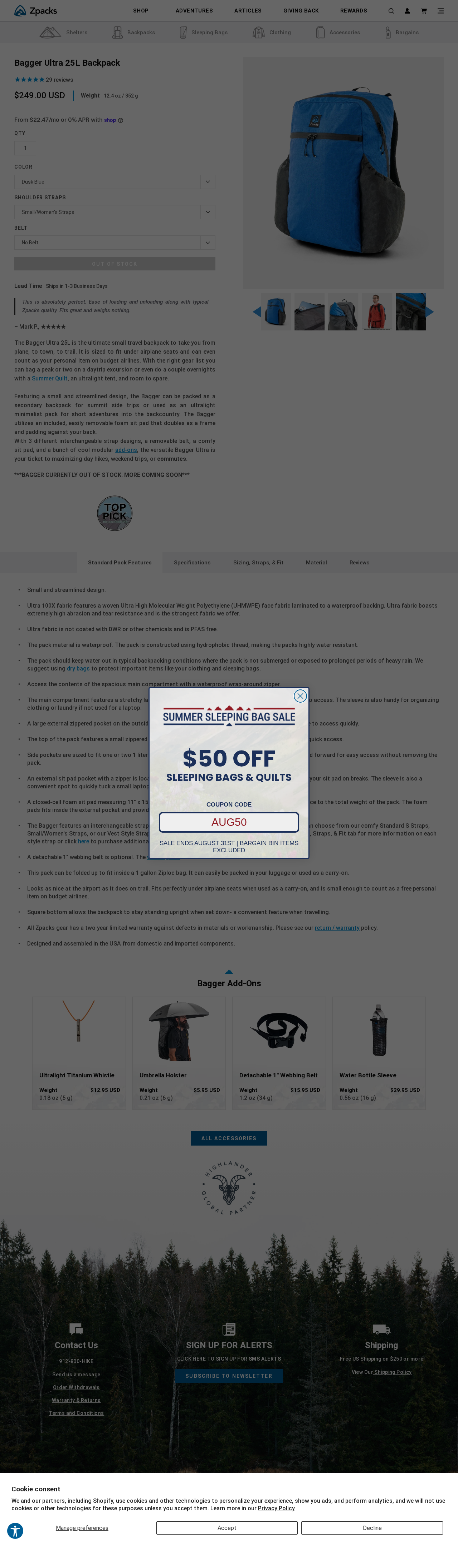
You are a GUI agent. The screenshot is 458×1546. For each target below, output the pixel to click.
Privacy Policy (276, 1508)
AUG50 (229, 822)
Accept (227, 1528)
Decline (372, 1528)
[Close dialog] (300, 696)
